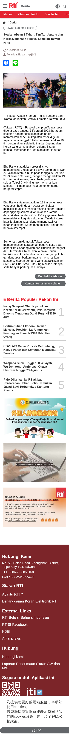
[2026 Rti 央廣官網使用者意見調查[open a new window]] (34, 465)
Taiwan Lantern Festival (20, 27)
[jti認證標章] (34, 693)
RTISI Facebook (15, 624)
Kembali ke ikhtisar (50, 276)
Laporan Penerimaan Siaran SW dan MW (31, 666)
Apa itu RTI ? (12, 594)
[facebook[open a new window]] (6, 63)
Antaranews (11, 638)
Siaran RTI (12, 585)
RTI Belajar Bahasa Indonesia (25, 617)
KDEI (6, 631)
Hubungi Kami (16, 556)
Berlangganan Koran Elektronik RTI (30, 601)
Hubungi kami (13, 657)
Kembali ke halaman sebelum (43, 283)
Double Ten (51, 14)
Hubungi (11, 648)
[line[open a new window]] (15, 63)
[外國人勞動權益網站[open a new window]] (34, 420)
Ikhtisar (8, 14)
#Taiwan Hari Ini (28, 14)
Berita (13, 22)
